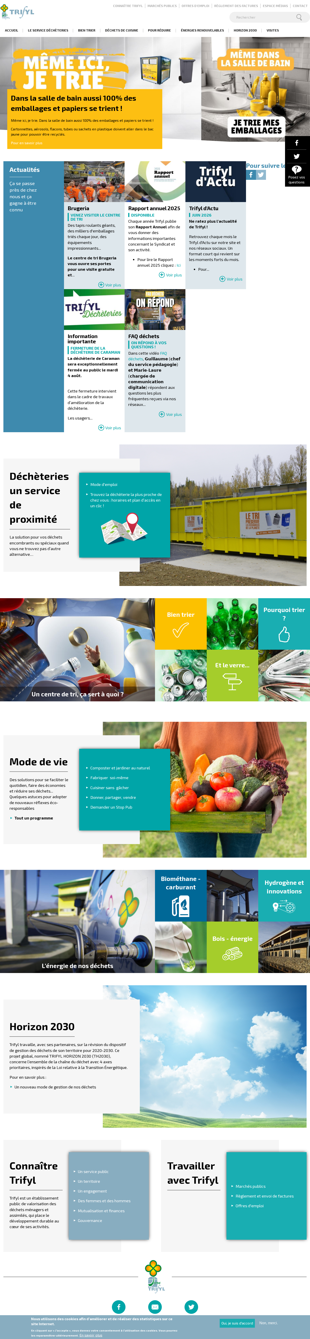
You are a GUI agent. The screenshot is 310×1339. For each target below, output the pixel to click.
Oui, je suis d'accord (237, 1323)
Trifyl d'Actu (203, 208)
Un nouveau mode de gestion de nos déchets (55, 1086)
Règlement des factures (236, 6)
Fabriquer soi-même (109, 777)
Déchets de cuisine (121, 30)
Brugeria (78, 208)
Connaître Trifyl (128, 6)
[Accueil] (17, 12)
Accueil (11, 30)
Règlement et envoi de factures (265, 1195)
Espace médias (275, 6)
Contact (300, 6)
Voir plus (113, 284)
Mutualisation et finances (101, 1210)
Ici (179, 265)
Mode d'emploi (103, 484)
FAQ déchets (143, 336)
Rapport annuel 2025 (154, 208)
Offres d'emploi (195, 6)
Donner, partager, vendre (113, 797)
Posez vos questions (296, 179)
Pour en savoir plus (26, 143)
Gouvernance (90, 1220)
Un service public (93, 1171)
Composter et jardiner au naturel (120, 767)
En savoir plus (90, 1335)
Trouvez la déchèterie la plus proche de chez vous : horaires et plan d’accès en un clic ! (126, 500)
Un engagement (92, 1190)
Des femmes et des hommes (104, 1200)
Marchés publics (162, 6)
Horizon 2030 (245, 30)
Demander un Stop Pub (111, 807)
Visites (273, 30)
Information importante (83, 339)
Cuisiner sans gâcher (109, 787)
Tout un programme (34, 817)
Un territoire (89, 1181)
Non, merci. (268, 1323)
